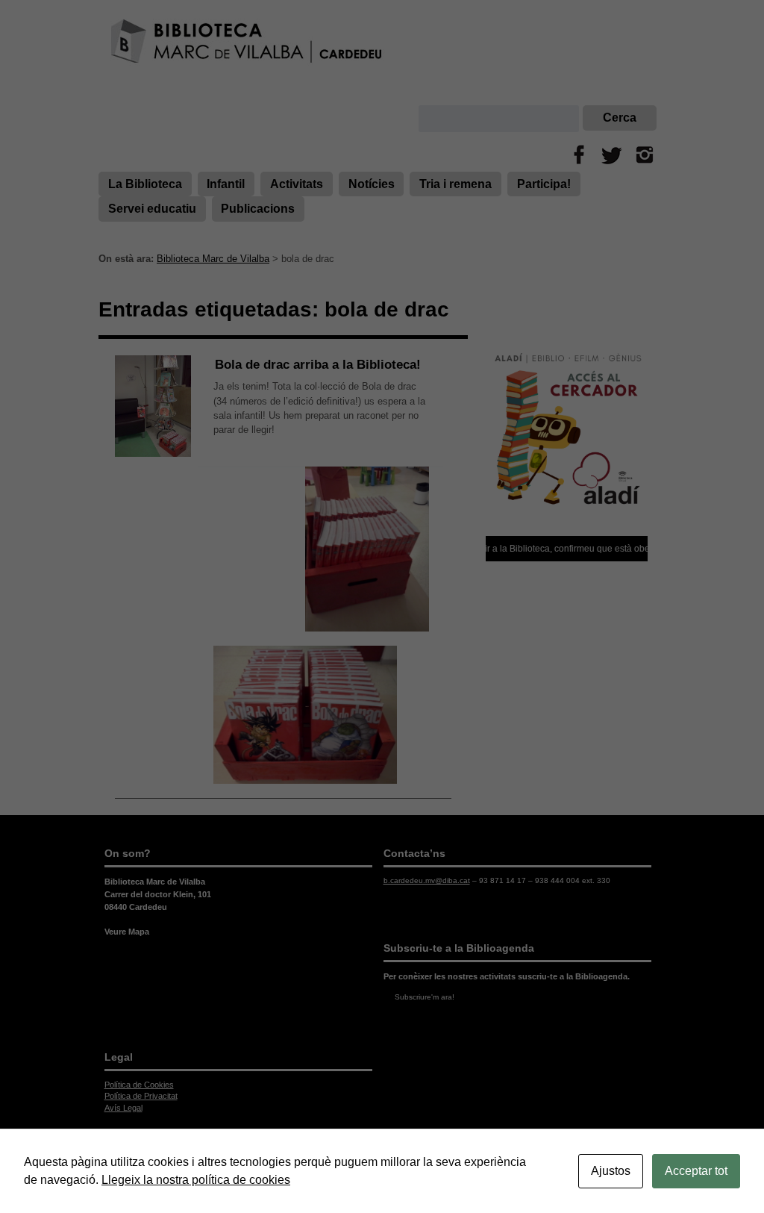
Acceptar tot (696, 1170)
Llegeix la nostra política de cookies (195, 1179)
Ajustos (610, 1170)
